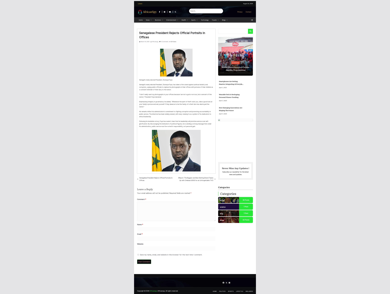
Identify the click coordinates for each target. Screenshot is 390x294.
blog (221, 214)
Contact (248, 12)
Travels (214, 20)
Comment (141, 199)
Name (140, 225)
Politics (222, 291)
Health (183, 20)
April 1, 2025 (223, 87)
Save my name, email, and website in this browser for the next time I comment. (171, 255)
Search (250, 31)
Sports (193, 20)
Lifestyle (239, 291)
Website (140, 244)
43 (246, 220)
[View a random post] (252, 20)
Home (141, 20)
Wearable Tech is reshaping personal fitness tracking (229, 96)
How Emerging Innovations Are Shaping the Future (230, 109)
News (148, 20)
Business (158, 20)
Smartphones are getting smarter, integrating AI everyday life (231, 83)
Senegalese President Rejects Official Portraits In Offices (155, 179)
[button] (151, 20)
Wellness (249, 291)
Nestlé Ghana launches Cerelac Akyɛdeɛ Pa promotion (235, 68)
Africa (222, 200)
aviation (223, 207)
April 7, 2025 (223, 100)
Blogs (224, 20)
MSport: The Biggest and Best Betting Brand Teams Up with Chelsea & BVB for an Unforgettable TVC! (195, 179)
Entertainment (171, 20)
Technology (205, 20)
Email (140, 234)
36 (246, 200)
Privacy (239, 12)
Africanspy (155, 41)
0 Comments (164, 41)
